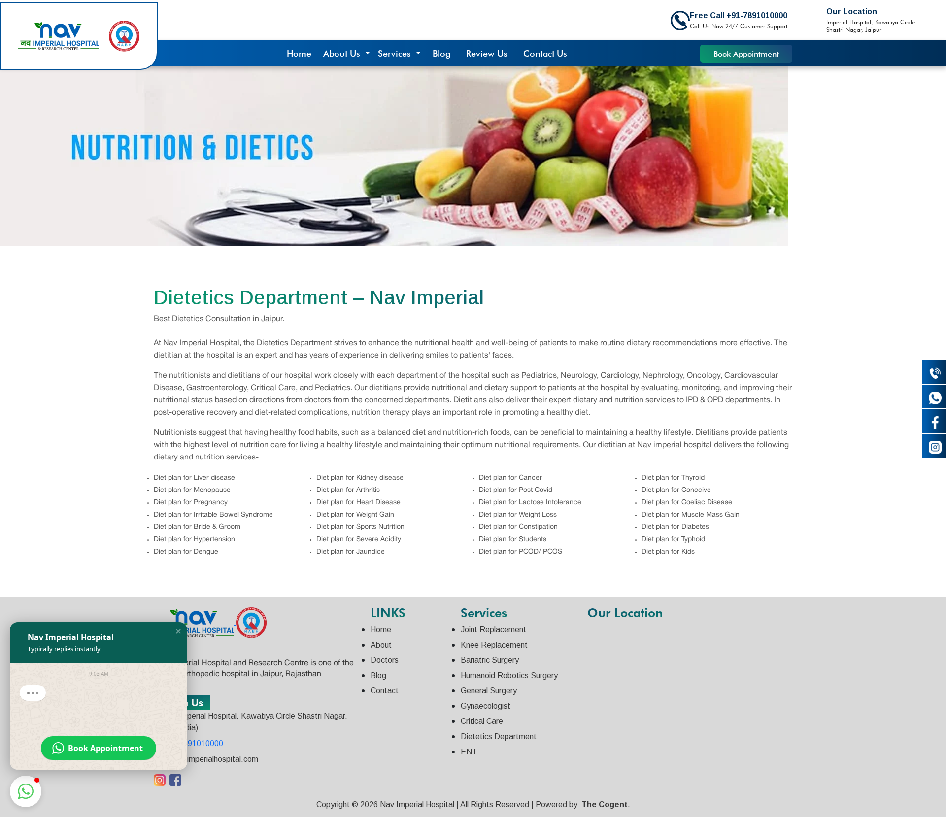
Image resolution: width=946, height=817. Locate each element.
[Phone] (933, 371)
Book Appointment (746, 54)
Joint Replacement (493, 629)
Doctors (385, 660)
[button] (178, 631)
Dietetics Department (499, 736)
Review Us (486, 53)
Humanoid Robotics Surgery (509, 675)
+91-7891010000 (192, 743)
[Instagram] (933, 445)
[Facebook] (933, 421)
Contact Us (545, 53)
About (381, 645)
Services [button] (395, 53)
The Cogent (604, 804)
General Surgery (489, 690)
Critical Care (482, 721)
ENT (469, 752)
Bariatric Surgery (490, 660)
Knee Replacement (494, 645)
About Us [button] (343, 53)
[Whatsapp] (933, 396)
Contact (385, 690)
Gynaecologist (485, 706)
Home (299, 53)
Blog (441, 53)
